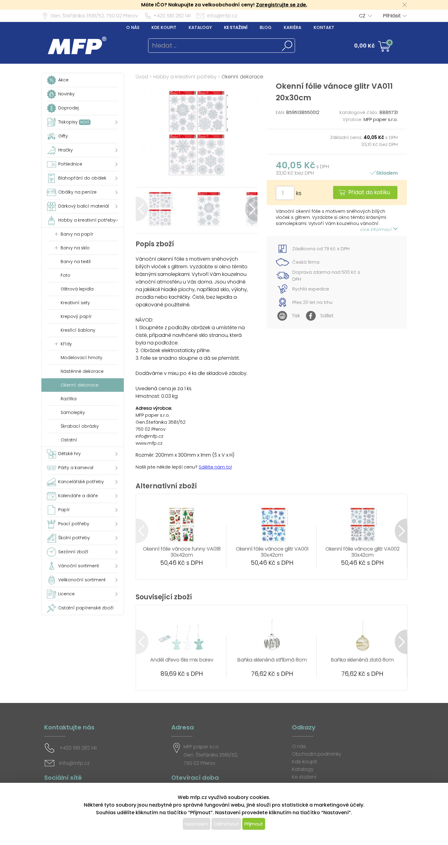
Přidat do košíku (369, 192)
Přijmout (253, 824)
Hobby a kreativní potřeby (184, 76)
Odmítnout (226, 824)
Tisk (296, 315)
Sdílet (326, 315)
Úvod (142, 76)
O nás (132, 27)
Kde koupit (163, 27)
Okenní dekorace (242, 76)
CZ (362, 15)
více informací (376, 229)
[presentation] (142, 209)
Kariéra (292, 27)
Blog (266, 27)
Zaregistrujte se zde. (281, 4)
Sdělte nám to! (215, 467)
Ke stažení (235, 27)
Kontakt (324, 27)
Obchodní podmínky (316, 754)
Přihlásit (392, 15)
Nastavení (196, 824)
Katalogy (200, 27)
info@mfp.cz (222, 15)
